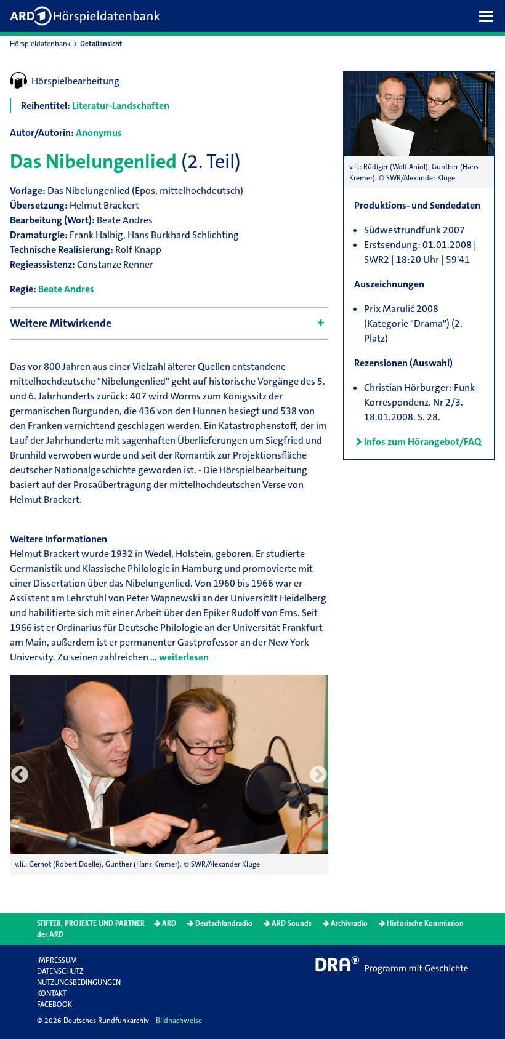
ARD (169, 923)
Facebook (54, 1004)
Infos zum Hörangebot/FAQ (422, 441)
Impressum (57, 960)
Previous (20, 774)
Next (318, 774)
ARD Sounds (292, 923)
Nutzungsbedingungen (79, 982)
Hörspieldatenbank (40, 44)
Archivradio (349, 923)
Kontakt (52, 993)
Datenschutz (60, 971)
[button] (489, 16)
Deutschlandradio (223, 923)
